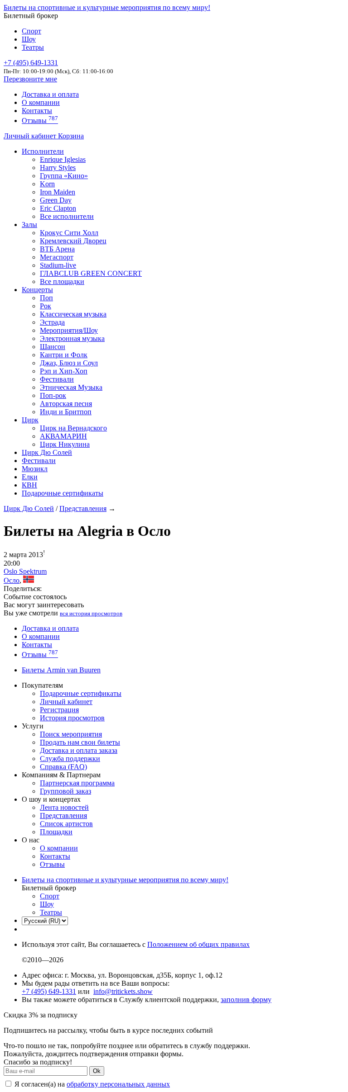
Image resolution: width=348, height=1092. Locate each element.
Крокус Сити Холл (69, 232)
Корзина (71, 136)
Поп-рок (53, 395)
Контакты (37, 110)
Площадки (56, 832)
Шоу (29, 39)
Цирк (30, 420)
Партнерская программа (77, 783)
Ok (97, 1071)
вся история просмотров (91, 613)
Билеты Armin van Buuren (61, 670)
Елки (30, 477)
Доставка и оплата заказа (78, 750)
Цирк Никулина (65, 444)
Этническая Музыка (71, 387)
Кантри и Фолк (63, 355)
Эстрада (52, 322)
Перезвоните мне (30, 79)
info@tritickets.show (123, 991)
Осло (11, 580)
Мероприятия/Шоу (69, 330)
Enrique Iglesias (63, 159)
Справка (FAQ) (63, 767)
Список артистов (66, 823)
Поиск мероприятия (71, 734)
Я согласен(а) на (91, 1084)
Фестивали (57, 379)
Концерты (37, 289)
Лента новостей (64, 807)
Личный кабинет (31, 136)
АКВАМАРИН (63, 436)
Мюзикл (35, 469)
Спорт (31, 31)
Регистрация (59, 710)
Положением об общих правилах (198, 944)
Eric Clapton (58, 208)
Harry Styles (58, 167)
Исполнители (43, 151)
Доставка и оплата (50, 94)
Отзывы (40, 120)
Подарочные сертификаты (62, 493)
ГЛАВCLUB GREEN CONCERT (91, 273)
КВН (29, 485)
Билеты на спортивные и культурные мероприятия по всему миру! (107, 7)
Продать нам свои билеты (80, 742)
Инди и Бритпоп (66, 412)
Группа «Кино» (64, 176)
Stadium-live (58, 265)
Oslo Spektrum (25, 571)
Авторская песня (66, 403)
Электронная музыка (72, 338)
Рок (45, 306)
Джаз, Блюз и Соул (69, 363)
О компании (41, 102)
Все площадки (62, 281)
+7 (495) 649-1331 (49, 991)
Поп (46, 298)
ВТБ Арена (57, 249)
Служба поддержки (70, 758)
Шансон (52, 346)
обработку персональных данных (118, 1084)
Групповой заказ (65, 791)
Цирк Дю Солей (47, 452)
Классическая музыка (73, 314)
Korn (47, 184)
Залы (29, 224)
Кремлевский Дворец (73, 241)
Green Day (56, 200)
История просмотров (72, 718)
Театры (33, 47)
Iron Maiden (57, 192)
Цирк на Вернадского (73, 428)
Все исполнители (67, 216)
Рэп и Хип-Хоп (63, 371)
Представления (82, 508)
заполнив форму (246, 999)
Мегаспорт (56, 257)
